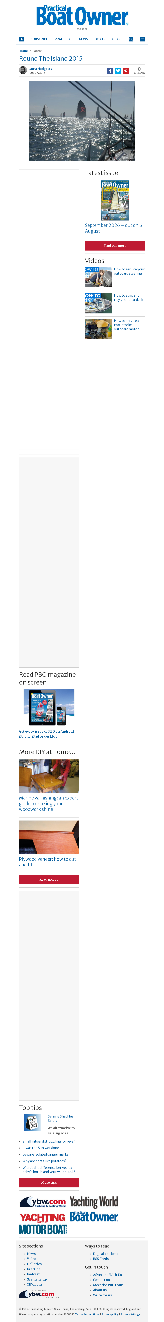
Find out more (115, 246)
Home (24, 51)
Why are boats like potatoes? (44, 1161)
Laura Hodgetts (40, 69)
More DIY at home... (47, 752)
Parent (37, 51)
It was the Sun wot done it (42, 1148)
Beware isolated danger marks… (47, 1154)
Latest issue (101, 173)
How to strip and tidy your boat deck (128, 297)
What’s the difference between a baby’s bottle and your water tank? (49, 1170)
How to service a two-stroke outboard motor (126, 325)
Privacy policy (110, 1314)
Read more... (49, 879)
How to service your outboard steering (129, 271)
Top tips (30, 1108)
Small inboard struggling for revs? (49, 1141)
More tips (49, 1182)
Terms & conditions (87, 1314)
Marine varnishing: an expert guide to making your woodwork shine (48, 803)
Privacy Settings (130, 1314)
